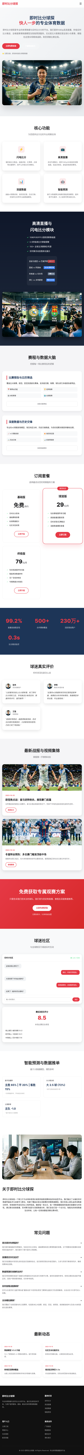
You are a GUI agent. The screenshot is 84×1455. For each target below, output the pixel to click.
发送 (76, 999)
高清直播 (48, 1404)
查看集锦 (11, 864)
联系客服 (5, 1438)
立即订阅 (62, 535)
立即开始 (21, 534)
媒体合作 (48, 1434)
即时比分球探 (10, 3)
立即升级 (21, 590)
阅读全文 (11, 810)
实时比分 (48, 1401)
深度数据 (48, 1408)
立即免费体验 (11, 46)
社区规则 (5, 1434)
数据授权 (48, 1430)
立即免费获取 (42, 908)
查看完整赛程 (42, 404)
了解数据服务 (30, 46)
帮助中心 (5, 1430)
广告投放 (48, 1426)
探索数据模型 (42, 448)
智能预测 (48, 1412)
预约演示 (48, 1438)
